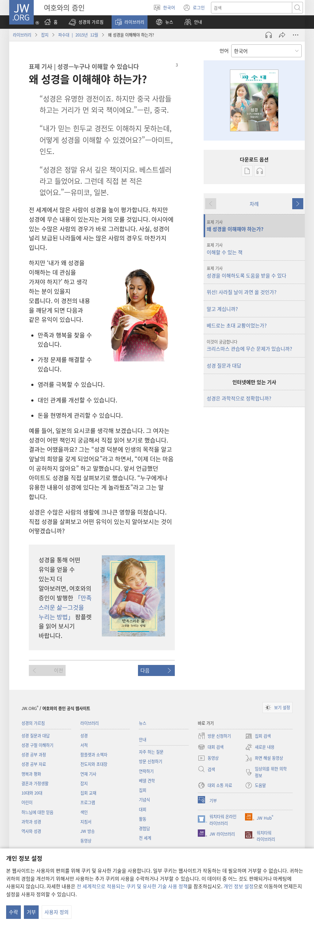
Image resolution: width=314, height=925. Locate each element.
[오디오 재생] (268, 35)
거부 (31, 912)
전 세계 (145, 838)
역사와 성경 (31, 831)
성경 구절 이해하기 (37, 745)
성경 (84, 735)
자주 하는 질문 (151, 752)
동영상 (85, 841)
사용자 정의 (56, 912)
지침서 (85, 822)
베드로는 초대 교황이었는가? (237, 325)
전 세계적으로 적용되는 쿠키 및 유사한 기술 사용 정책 (132, 886)
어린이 (27, 802)
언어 (224, 50)
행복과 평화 (31, 774)
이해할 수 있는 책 (225, 248)
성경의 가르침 (33, 723)
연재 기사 (88, 774)
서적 (84, 745)
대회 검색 (211, 747)
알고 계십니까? (222, 308)
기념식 (144, 799)
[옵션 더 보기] (295, 35)
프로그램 (87, 802)
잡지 (44, 35)
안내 (142, 739)
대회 (142, 809)
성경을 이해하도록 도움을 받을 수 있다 (246, 272)
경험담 (144, 828)
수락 (13, 912)
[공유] (282, 35)
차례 (254, 203)
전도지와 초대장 (93, 764)
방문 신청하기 (150, 761)
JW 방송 (87, 831)
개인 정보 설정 (239, 886)
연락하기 (146, 771)
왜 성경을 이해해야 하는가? (235, 225)
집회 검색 (258, 736)
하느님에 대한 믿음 (37, 812)
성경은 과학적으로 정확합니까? (239, 398)
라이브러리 (22, 35)
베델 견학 (147, 780)
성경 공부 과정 (33, 754)
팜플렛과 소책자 (93, 754)
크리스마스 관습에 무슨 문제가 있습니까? (249, 345)
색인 (84, 812)
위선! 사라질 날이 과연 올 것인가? (242, 292)
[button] (86, 22)
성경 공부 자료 (33, 764)
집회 (142, 790)
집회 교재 (88, 793)
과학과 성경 (31, 822)
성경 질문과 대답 (224, 365)
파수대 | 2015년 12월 (78, 35)
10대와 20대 (31, 793)
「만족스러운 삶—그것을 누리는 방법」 (65, 607)
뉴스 (142, 723)
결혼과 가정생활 (34, 783)
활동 (142, 819)
